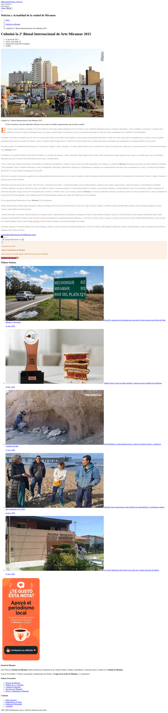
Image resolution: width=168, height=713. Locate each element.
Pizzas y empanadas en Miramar (17, 691)
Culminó (4, 235)
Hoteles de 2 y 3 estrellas (14, 685)
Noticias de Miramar (12, 683)
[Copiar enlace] (4, 237)
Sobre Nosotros (11, 700)
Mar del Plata (34, 221)
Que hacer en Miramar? (14, 689)
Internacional (16, 235)
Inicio (7, 20)
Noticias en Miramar (12, 24)
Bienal (9, 235)
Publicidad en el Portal (13, 702)
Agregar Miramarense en (13, 239)
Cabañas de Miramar (12, 687)
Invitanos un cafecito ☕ (10, 258)
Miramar (27, 235)
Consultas (9, 706)
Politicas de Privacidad (13, 704)
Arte (22, 235)
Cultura (33, 235)
